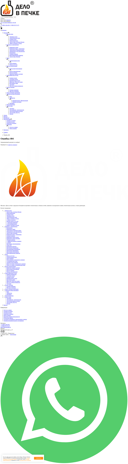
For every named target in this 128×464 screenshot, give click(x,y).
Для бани (9, 298)
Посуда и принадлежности (13, 282)
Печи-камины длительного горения (16, 259)
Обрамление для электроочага (14, 232)
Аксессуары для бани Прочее (14, 212)
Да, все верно (4, 22)
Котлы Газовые (10, 270)
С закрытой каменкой (12, 222)
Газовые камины (11, 236)
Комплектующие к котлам (13, 267)
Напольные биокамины (12, 250)
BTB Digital (13, 334)
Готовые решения (11, 286)
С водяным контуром (12, 261)
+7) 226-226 (5, 324)
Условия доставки (8, 311)
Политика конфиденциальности (12, 316)
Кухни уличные (9, 285)
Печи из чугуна (10, 255)
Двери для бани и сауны (13, 218)
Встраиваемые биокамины (13, 249)
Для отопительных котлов (13, 301)
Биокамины (9, 228)
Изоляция (9, 294)
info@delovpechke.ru (6, 327)
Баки (8, 291)
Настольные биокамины (13, 251)
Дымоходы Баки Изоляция (11, 290)
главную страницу (12, 144)
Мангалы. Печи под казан (13, 281)
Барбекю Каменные (11, 274)
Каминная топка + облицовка (14, 234)
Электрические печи (12, 217)
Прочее (8, 303)
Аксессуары (8, 297)
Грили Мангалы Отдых (11, 273)
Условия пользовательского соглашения (14, 320)
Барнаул (9, 20)
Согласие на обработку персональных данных (15, 319)
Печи (6, 254)
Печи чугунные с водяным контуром (16, 265)
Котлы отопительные (10, 266)
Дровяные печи (10, 216)
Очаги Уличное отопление (11, 289)
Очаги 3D (9, 245)
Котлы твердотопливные (13, 269)
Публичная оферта (8, 318)
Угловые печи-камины (12, 262)
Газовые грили (10, 277)
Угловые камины (11, 239)
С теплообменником (12, 224)
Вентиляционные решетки (13, 253)
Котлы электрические (12, 271)
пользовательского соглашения (25, 460)
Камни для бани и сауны (13, 225)
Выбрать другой (12, 22)
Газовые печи (10, 214)
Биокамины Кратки (11, 246)
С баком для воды (11, 220)
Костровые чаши (11, 279)
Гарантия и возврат (8, 314)
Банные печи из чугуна (12, 221)
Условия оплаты (8, 312)
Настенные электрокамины (13, 243)
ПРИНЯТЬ (38, 458)
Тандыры (9, 283)
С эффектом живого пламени (14, 241)
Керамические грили (12, 278)
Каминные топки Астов (13, 237)
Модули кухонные (11, 287)
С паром (9, 242)
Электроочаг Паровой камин (14, 230)
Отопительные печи (12, 257)
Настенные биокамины (12, 247)
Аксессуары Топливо (12, 233)
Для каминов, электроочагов (14, 299)
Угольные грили (11, 275)
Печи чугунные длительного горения (16, 263)
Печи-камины (10, 258)
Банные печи (8, 210)
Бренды (5, 305)
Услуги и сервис (8, 310)
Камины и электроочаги (11, 226)
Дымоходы (9, 293)
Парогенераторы (11, 213)
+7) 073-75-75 (5, 325)
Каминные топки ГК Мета (13, 238)
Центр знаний (7, 315)
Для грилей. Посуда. (12, 302)
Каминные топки (11, 229)
